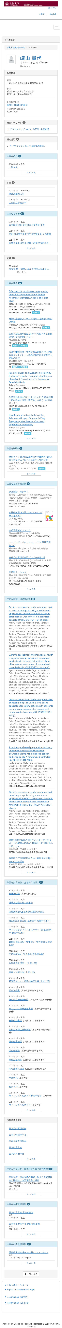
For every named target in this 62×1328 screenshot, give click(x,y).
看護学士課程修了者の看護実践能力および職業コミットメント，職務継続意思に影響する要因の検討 (30, 354)
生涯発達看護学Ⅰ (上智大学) (23, 963)
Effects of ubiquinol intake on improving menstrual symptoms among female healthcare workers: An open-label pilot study (28, 296)
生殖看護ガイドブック (20, 530)
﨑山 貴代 (31, 57)
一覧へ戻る (32, 1273)
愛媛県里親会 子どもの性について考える (28, 1252)
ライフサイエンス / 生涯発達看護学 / (27, 145)
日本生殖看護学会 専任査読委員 (24, 1223)
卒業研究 (13, 1077)
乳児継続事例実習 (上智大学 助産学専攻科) (29, 920)
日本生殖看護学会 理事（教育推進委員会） (30, 242)
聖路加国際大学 (16, 193)
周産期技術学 (15, 1059)
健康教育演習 (15, 1041)
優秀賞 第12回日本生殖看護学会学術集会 (29, 269)
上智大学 (13, 167)
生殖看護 (44, 129)
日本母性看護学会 (17, 1128)
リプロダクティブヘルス (19, 129)
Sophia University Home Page (20, 1289)
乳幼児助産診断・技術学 (21, 902)
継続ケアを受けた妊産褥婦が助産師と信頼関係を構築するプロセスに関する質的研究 (30, 458)
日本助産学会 (15, 1147)
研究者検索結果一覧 (16, 47)
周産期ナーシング (17, 572)
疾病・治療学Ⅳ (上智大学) (22, 972)
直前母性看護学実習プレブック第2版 (27, 557)
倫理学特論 (14, 893)
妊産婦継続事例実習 (18, 999)
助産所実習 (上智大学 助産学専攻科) (26, 911)
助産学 (36, 129)
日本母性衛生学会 (17, 1134)
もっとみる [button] (31, 172)
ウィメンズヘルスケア (20, 1104)
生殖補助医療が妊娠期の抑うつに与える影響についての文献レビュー (30, 335)
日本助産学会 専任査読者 (21, 1212)
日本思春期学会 (16, 1153)
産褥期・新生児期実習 (20, 1029)
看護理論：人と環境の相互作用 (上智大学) (29, 981)
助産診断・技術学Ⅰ (18, 491)
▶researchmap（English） (17, 1302)
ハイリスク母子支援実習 (21, 1008)
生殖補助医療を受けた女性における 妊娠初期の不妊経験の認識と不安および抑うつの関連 (31, 398)
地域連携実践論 (16, 1068)
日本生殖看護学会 (17, 1140)
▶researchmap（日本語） (17, 1296)
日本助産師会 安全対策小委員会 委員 (27, 224)
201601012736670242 (17, 104)
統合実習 (13, 1086)
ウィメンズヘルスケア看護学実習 (25, 1095)
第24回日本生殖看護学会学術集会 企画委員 (30, 233)
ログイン (52, 7)
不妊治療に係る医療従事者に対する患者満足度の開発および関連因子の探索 (30, 1178)
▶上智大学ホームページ (16, 1284)
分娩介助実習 (15, 1020)
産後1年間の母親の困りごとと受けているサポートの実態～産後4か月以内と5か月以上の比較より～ (31, 843)
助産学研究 (14, 990)
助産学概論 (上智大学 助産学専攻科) (26, 954)
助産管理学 (14, 1050)
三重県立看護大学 (17, 202)
